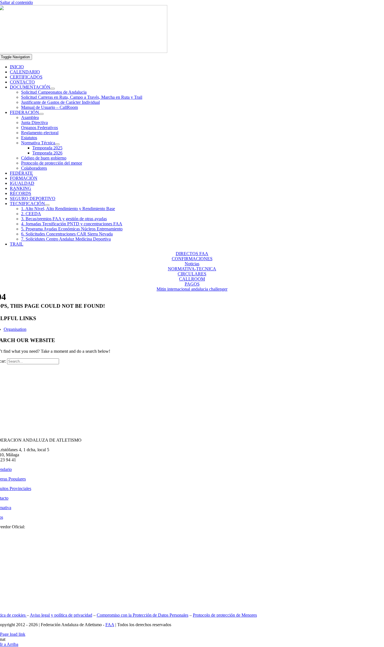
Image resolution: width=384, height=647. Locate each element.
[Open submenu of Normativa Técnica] (57, 144)
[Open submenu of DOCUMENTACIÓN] (52, 88)
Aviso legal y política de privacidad (61, 615)
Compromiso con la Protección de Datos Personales (142, 615)
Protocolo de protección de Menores (225, 615)
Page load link (12, 634)
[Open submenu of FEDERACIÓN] (41, 114)
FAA (109, 624)
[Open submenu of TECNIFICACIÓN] (47, 205)
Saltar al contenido (16, 2)
